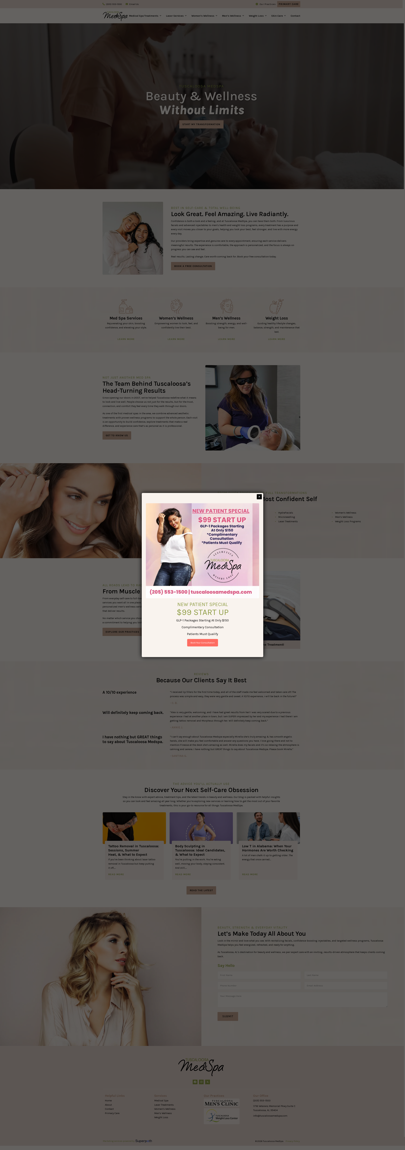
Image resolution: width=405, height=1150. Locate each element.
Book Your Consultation (202, 642)
